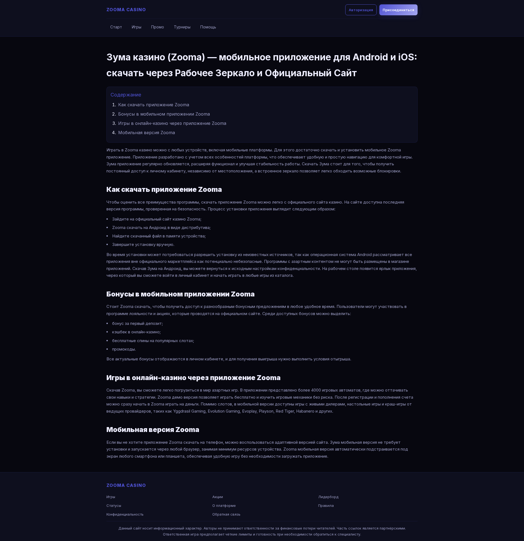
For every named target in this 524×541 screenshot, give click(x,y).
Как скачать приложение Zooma (153, 104)
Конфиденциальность (125, 514)
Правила (326, 505)
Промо (157, 27)
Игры (136, 27)
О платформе (224, 505)
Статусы (113, 505)
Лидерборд (328, 497)
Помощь (208, 27)
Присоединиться (398, 10)
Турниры (182, 27)
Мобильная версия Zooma (146, 132)
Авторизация (361, 10)
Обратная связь (226, 514)
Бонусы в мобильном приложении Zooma (164, 114)
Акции (217, 497)
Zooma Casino (126, 9)
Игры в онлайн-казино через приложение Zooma (172, 123)
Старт (116, 27)
